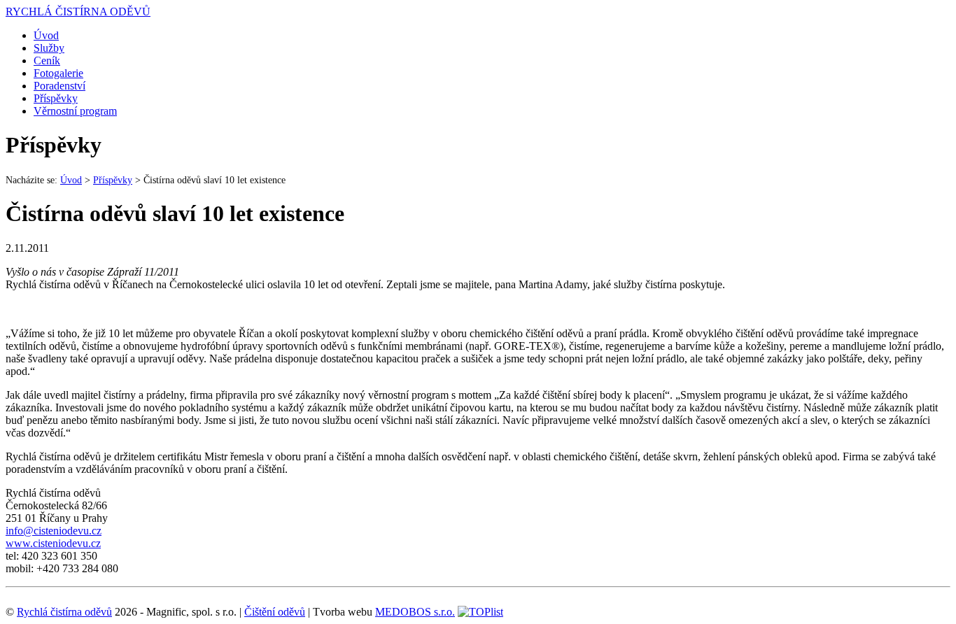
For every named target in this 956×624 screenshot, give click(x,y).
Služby (49, 48)
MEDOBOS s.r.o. (415, 612)
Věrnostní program (75, 111)
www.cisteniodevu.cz (53, 543)
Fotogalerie (58, 73)
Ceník (47, 60)
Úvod (46, 35)
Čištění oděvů (274, 612)
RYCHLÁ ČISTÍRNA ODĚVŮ (78, 11)
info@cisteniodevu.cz (53, 531)
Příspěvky (56, 98)
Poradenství (59, 86)
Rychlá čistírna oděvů (64, 612)
